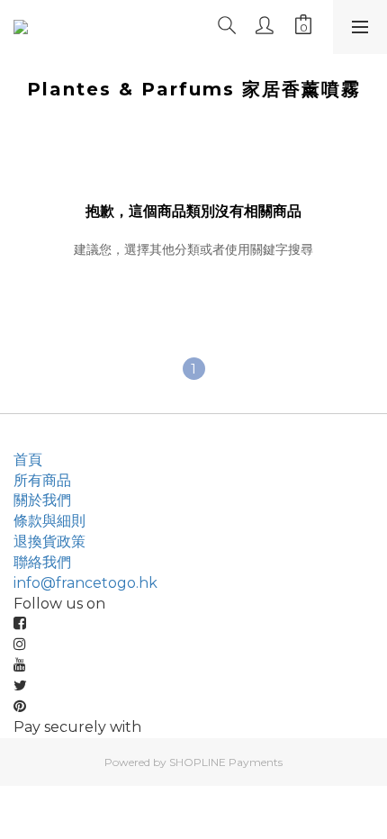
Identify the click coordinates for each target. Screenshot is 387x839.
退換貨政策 (50, 541)
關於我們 (42, 500)
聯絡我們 (42, 562)
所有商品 (42, 480)
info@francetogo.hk (86, 582)
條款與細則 (50, 520)
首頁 (28, 459)
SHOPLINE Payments (226, 762)
